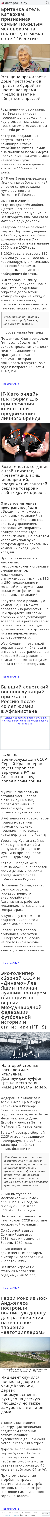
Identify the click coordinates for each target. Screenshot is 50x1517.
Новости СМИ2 (10, 383)
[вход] (47, 3)
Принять (45, 1514)
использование (12, 1515)
